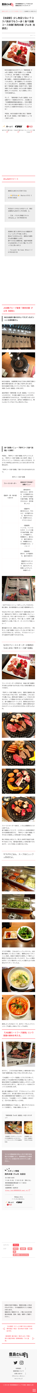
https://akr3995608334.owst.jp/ (16, 1190)
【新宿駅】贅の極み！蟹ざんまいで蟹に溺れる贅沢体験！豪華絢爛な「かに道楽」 (17, 1338)
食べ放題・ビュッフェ (21, 1255)
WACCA (16, 1248)
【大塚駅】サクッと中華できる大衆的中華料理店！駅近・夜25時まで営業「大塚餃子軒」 (19, 1329)
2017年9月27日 (22, 218)
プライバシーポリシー (18, 1376)
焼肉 (29, 1248)
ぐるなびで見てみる (18, 130)
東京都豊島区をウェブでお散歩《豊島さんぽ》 (22, 1384)
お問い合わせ (18, 1373)
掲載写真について (18, 1371)
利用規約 (18, 1368)
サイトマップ (18, 1378)
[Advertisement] (18, 154)
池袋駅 (23, 1248)
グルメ (16, 1245)
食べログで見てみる (7, 130)
